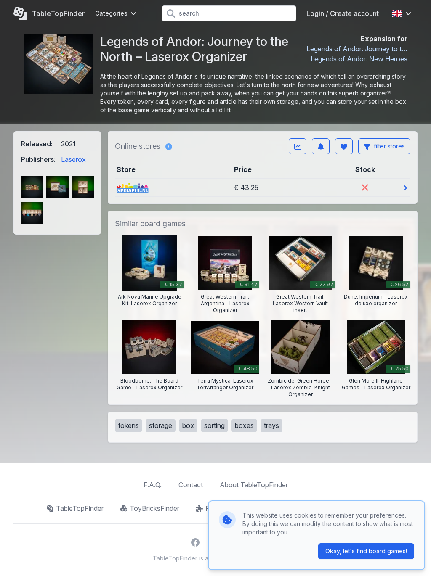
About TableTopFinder (254, 485)
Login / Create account (342, 13)
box (188, 425)
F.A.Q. (153, 485)
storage (160, 425)
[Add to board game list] (344, 146)
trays (271, 425)
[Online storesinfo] (168, 146)
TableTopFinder (80, 508)
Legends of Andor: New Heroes (359, 59)
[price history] (297, 146)
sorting (214, 425)
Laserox (73, 159)
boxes (244, 425)
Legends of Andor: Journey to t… (356, 49)
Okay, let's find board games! (366, 551)
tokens (128, 425)
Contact (190, 485)
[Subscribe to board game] (321, 146)
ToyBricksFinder (154, 508)
